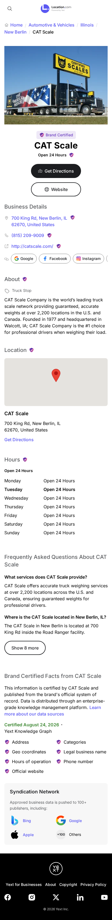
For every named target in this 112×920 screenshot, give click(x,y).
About (50, 884)
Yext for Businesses (24, 884)
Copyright (68, 884)
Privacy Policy (93, 884)
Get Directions (19, 439)
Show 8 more (25, 648)
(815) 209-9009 (27, 235)
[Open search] (9, 8)
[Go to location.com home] (56, 8)
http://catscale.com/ (32, 246)
